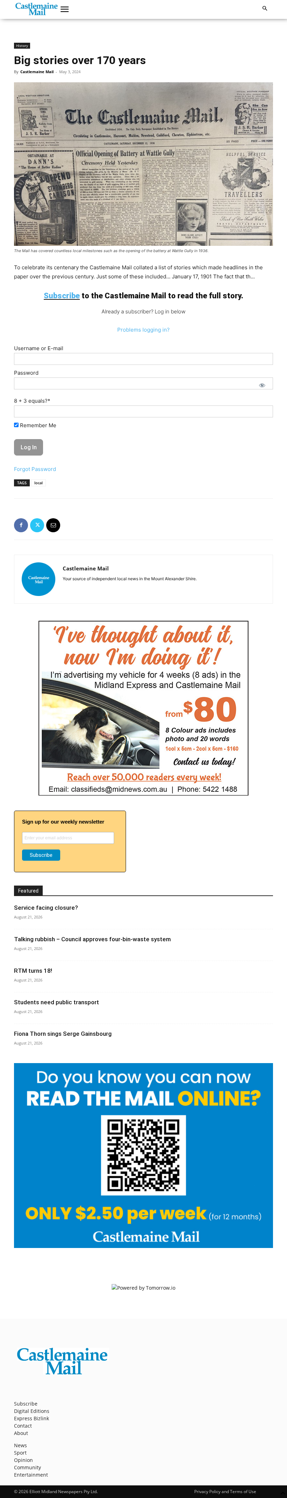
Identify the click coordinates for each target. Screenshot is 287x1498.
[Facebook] (21, 525)
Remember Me (37, 425)
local (38, 482)
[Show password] (262, 385)
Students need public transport (56, 1002)
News (20, 1445)
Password (26, 372)
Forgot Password (35, 469)
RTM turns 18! (33, 970)
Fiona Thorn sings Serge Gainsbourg (63, 1033)
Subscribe (25, 1403)
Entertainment (31, 1474)
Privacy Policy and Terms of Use (225, 1491)
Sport (20, 1452)
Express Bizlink (31, 1418)
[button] (65, 9)
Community (27, 1467)
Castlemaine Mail (37, 71)
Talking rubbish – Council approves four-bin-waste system (92, 939)
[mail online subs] (143, 1246)
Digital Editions (31, 1411)
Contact (23, 1425)
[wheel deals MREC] (143, 793)
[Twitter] (37, 525)
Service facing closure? (46, 907)
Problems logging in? (143, 329)
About (21, 1433)
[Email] (53, 525)
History (22, 45)
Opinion (23, 1460)
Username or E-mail (38, 348)
